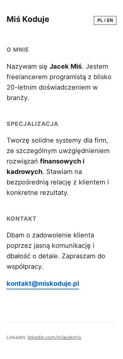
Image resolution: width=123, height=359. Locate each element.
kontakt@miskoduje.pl (43, 283)
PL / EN (105, 20)
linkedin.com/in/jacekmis (54, 337)
